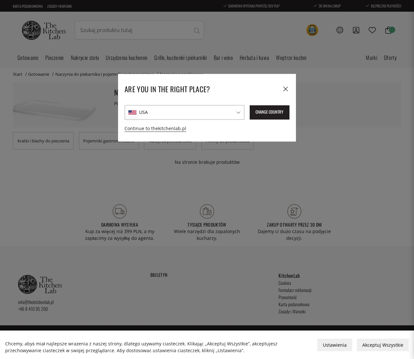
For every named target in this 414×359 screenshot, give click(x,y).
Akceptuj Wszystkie (382, 345)
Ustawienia (335, 345)
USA (143, 112)
